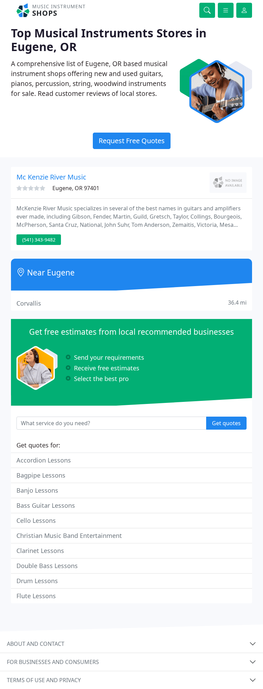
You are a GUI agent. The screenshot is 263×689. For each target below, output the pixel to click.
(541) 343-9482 (38, 239)
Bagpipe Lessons (40, 475)
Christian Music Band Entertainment (69, 535)
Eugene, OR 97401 (75, 188)
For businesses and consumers (53, 662)
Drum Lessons (37, 581)
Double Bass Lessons (47, 566)
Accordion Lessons (43, 460)
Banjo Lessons (37, 490)
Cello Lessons (36, 520)
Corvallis (131, 303)
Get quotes (226, 423)
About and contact (35, 644)
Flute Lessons (36, 596)
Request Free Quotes (132, 140)
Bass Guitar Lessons (45, 505)
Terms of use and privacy (44, 680)
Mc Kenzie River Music (51, 177)
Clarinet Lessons (40, 550)
